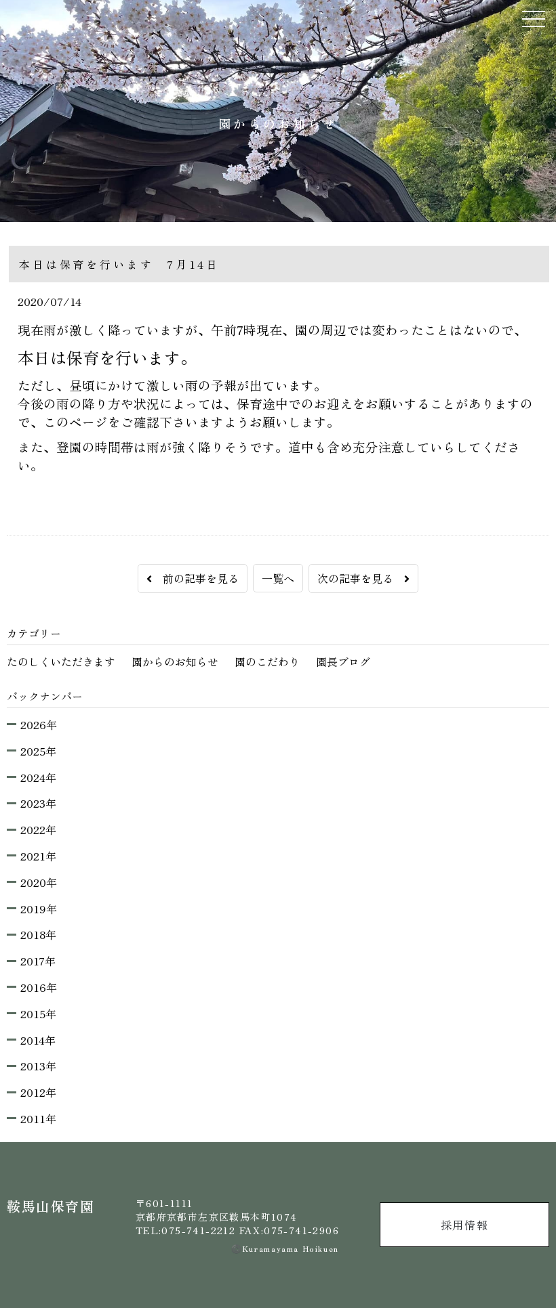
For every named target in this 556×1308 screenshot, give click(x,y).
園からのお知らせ (175, 661)
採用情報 (464, 1225)
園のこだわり (267, 661)
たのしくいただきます (61, 661)
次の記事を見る (360, 578)
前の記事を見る (195, 578)
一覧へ (278, 578)
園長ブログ (343, 661)
